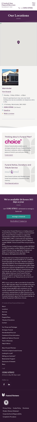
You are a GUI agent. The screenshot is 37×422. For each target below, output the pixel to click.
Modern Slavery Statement (11, 411)
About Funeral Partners (9, 348)
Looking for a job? (7, 353)
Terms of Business (7, 341)
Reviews (4, 314)
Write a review (9, 113)
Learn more (9, 155)
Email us (7, 110)
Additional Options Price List (10, 338)
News (3, 364)
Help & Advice (6, 343)
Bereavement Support (8, 359)
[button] (18, 42)
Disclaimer (26, 408)
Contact (4, 323)
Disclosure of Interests (8, 361)
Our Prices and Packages (9, 327)
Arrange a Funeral (18, 216)
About (4, 306)
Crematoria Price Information (11, 335)
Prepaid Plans (6, 317)
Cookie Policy (17, 408)
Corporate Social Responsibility (12, 414)
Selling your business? (8, 356)
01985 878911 (28, 8)
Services (4, 312)
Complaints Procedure (9, 417)
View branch (6, 91)
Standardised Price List (9, 332)
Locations (5, 309)
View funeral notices (12, 183)
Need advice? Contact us (18, 221)
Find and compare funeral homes (12, 350)
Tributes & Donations (8, 320)
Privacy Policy (7, 408)
